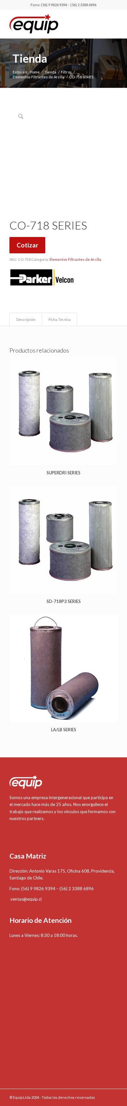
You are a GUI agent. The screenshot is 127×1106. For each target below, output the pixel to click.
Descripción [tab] (25, 319)
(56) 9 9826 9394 (54, 5)
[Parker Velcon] (42, 278)
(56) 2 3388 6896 (83, 5)
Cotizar (27, 245)
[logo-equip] (52, 24)
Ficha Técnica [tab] (60, 319)
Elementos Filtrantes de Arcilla (75, 259)
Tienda (29, 58)
